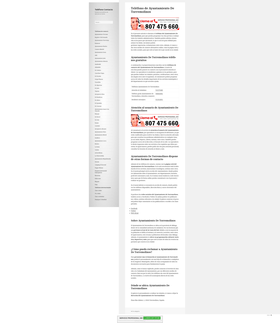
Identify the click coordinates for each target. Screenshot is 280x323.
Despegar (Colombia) (101, 199)
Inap (96, 184)
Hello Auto (98, 178)
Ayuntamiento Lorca (100, 141)
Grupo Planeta (99, 79)
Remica (97, 144)
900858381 (159, 94)
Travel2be (98, 82)
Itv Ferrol (97, 117)
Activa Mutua (98, 153)
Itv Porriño (98, 76)
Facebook (134, 208)
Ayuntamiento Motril (101, 135)
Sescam (97, 162)
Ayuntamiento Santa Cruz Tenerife (102, 110)
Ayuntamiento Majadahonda (103, 159)
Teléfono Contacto (104, 9)
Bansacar (97, 43)
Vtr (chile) (97, 193)
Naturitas (97, 175)
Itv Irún (97, 120)
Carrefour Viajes (99, 73)
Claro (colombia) (99, 196)
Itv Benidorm (98, 97)
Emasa (97, 123)
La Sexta (97, 147)
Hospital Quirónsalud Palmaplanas (101, 171)
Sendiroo (97, 138)
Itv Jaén (97, 88)
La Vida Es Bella (99, 156)
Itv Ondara (98, 70)
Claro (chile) (98, 190)
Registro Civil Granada (101, 37)
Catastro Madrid (99, 49)
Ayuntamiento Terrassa (101, 34)
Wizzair (97, 114)
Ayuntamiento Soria (100, 52)
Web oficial (134, 213)
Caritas (97, 150)
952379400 (159, 90)
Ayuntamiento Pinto (100, 132)
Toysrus (97, 91)
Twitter (133, 211)
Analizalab (98, 64)
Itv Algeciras (98, 85)
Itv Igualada (98, 103)
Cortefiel (97, 126)
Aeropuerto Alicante (100, 129)
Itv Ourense (98, 106)
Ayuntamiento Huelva (101, 46)
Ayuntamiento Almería (101, 61)
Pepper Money (99, 168)
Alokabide (98, 67)
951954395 (159, 100)
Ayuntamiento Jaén (100, 58)
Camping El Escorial (100, 165)
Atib (96, 55)
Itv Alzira (97, 100)
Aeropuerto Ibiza (99, 94)
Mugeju (97, 181)
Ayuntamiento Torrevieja (102, 40)
